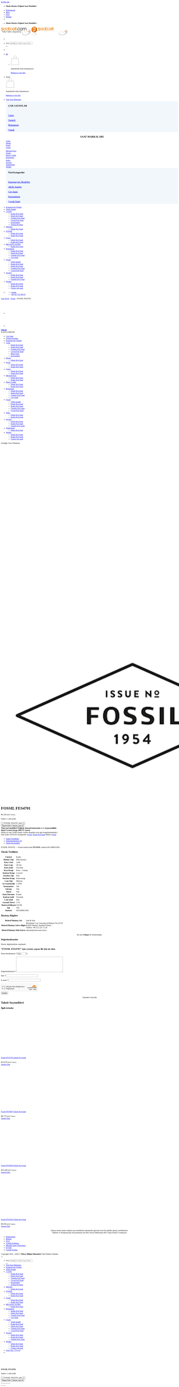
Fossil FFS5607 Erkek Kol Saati (13, 1112)
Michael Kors (11, 376)
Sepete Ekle (6, 826)
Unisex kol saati (17, 288)
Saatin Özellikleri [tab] (12, 839)
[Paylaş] (7, 1383)
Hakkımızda (10, 10)
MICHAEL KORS (13, 244)
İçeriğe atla (5, 2)
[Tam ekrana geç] (4, 1383)
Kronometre (14, 196)
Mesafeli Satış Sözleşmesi (16, 1245)
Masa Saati (15, 354)
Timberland (10, 428)
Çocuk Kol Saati (17, 220)
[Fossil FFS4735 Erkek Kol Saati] (12, 326)
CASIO (9, 212)
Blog (8, 12)
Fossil (13, 299)
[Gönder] (7, 46)
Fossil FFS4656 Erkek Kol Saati (13, 1166)
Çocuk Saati (14, 201)
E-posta (4, 980)
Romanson (13, 125)
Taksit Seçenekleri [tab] (13, 843)
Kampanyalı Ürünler (14, 207)
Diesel (8, 358)
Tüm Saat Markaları (13, 100)
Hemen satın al (18, 826)
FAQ (8, 15)
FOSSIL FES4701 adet (13, 823)
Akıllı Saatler (15, 186)
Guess (8, 238)
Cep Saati (13, 191)
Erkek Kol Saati (17, 216)
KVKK (9, 1248)
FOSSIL (9, 231)
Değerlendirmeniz (8, 971)
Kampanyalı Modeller (19, 182)
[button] (7, 54)
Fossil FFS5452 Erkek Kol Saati (13, 1219)
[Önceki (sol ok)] (2, 1385)
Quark (11, 129)
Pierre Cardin (11, 382)
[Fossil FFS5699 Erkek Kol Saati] (12, 313)
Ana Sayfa (5, 299)
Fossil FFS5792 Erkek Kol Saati (13, 1058)
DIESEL (9, 227)
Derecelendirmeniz (9, 954)
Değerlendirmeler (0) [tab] (14, 841)
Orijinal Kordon (17, 225)
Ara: (7, 43)
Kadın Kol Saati (17, 214)
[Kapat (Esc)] (9, 1383)
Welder (8, 282)
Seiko (8, 413)
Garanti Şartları (12, 1250)
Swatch (11, 120)
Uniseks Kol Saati (18, 218)
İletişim (8, 17)
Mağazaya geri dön (18, 73)
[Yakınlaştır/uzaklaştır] (2, 1383)
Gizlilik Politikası (12, 1243)
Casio (11, 115)
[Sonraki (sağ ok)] (4, 1385)
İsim (3, 976)
